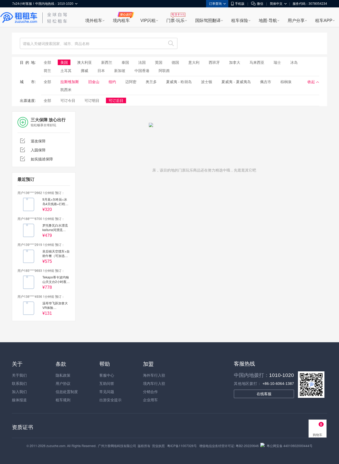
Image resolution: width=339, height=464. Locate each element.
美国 (64, 62)
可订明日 (91, 100)
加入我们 (19, 391)
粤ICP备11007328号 (182, 445)
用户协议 (63, 383)
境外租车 (93, 20)
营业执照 (158, 445)
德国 (175, 62)
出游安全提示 (110, 399)
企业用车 (150, 399)
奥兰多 (151, 81)
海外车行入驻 (154, 375)
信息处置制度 (67, 391)
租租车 (19, 17)
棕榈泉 (286, 81)
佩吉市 (265, 81)
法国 (142, 62)
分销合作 (150, 391)
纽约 (112, 81)
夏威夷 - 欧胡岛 (179, 81)
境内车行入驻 (154, 383)
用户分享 (296, 20)
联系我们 (19, 383)
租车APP (323, 20)
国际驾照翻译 (208, 20)
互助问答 (106, 383)
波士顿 (206, 81)
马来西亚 (256, 62)
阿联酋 (164, 70)
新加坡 (119, 70)
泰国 (125, 62)
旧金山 (93, 81)
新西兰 (106, 62)
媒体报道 (19, 399)
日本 (101, 70)
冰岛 (294, 62)
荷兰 (47, 70)
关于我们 (19, 375)
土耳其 (66, 70)
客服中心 (106, 375)
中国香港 (142, 70)
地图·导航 (268, 20)
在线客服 (264, 394)
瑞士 (277, 62)
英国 (158, 62)
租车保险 (239, 20)
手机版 (239, 4)
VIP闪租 (148, 20)
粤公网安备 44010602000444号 (290, 445)
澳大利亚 (84, 62)
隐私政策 (63, 375)
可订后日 (116, 100)
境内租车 (121, 20)
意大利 (193, 62)
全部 (47, 62)
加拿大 (234, 62)
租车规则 (63, 399)
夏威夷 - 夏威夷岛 (236, 81)
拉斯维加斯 (69, 81)
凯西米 (66, 89)
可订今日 (67, 100)
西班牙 (214, 62)
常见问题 (106, 391)
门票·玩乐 (175, 20)
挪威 (84, 70)
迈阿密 (130, 81)
